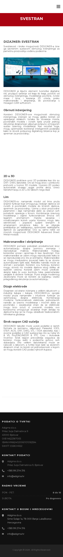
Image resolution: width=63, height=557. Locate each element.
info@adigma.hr (15, 476)
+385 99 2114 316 (16, 470)
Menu (58, 6)
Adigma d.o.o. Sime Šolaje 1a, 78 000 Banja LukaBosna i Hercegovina (29, 519)
